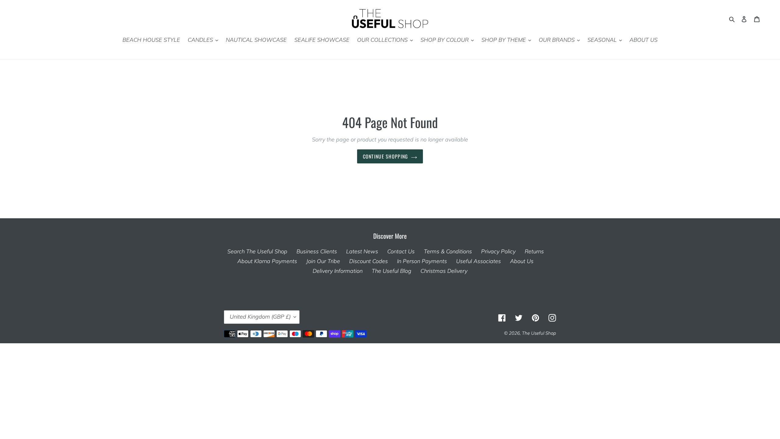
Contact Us (401, 251)
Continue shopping (385, 156)
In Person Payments (422, 261)
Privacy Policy (498, 251)
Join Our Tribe (323, 261)
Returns (534, 251)
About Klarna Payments (267, 261)
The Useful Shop (539, 333)
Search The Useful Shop (257, 251)
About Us (522, 261)
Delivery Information (338, 271)
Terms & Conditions (448, 251)
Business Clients (316, 251)
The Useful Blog (391, 271)
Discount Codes (368, 261)
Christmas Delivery (443, 271)
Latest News (362, 251)
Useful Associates (478, 261)
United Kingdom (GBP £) (260, 316)
